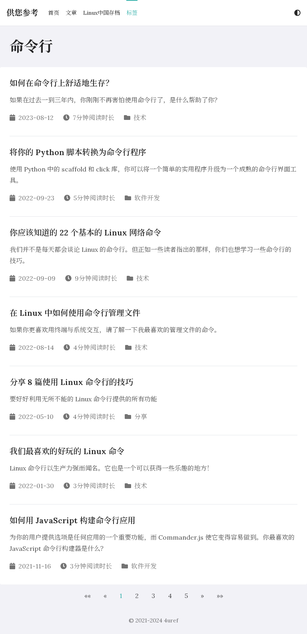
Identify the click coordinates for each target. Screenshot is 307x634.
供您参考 (22, 13)
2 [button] (137, 596)
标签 (132, 12)
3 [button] (153, 596)
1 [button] (121, 596)
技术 (140, 118)
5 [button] (186, 596)
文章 (71, 12)
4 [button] (170, 596)
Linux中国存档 (101, 12)
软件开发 (147, 198)
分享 (140, 417)
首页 (53, 12)
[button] (87, 596)
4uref (171, 620)
